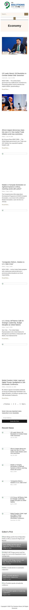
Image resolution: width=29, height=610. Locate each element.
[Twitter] (14, 10)
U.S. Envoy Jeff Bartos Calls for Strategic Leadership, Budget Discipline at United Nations (13, 323)
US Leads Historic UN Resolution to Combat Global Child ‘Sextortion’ (18, 434)
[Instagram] (12, 10)
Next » (24, 404)
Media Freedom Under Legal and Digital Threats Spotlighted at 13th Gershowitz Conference (13, 382)
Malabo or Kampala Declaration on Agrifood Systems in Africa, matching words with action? (14, 187)
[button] (14, 18)
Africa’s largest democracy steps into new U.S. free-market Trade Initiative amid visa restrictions (13, 132)
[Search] (26, 14)
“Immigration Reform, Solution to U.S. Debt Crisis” (18, 481)
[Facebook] (10, 10)
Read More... (5, 89)
